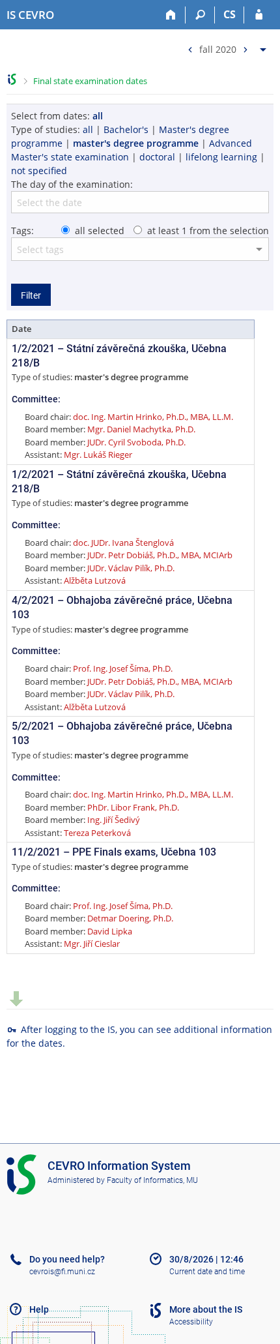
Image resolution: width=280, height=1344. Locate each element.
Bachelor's (126, 129)
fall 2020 (217, 48)
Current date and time (207, 1271)
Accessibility (191, 1321)
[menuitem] (225, 46)
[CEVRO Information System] (12, 79)
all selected (99, 230)
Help (39, 1309)
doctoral (157, 157)
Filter (31, 295)
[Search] (200, 15)
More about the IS (205, 1309)
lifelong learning (221, 157)
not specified (39, 170)
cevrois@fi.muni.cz (62, 1271)
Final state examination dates (90, 81)
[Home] (171, 15)
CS (229, 14)
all (88, 129)
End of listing (16, 999)
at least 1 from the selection (208, 230)
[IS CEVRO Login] (258, 15)
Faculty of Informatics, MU (152, 1180)
